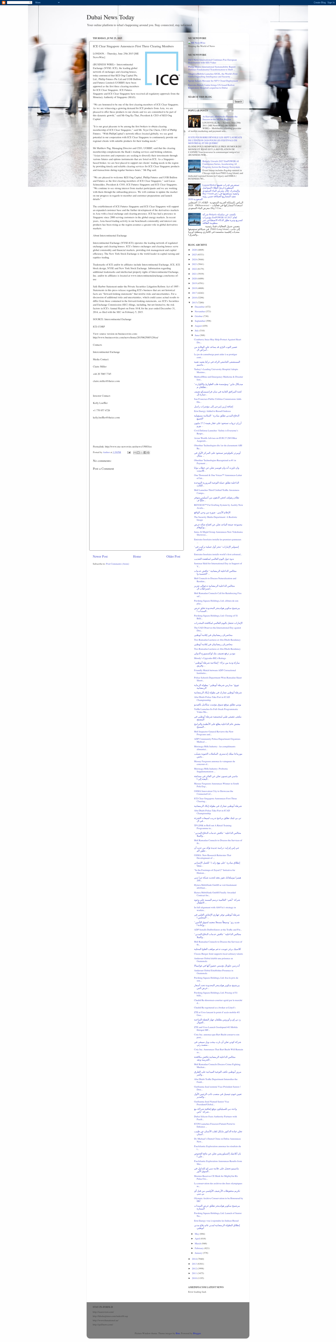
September (200, 320)
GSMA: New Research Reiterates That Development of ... (212, 857)
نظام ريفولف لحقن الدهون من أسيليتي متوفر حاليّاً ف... (216, 499)
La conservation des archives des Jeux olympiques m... (218, 1185)
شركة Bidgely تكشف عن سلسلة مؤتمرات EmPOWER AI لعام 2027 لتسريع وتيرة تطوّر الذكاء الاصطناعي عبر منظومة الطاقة (222, 219)
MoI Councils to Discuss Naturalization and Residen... (215, 580)
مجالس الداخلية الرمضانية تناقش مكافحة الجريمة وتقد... (215, 1058)
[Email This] (135, 452)
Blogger (197, 1333)
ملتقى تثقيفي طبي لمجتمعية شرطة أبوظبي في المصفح (217, 718)
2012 (194, 1268)
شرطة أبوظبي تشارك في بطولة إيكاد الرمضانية (218, 692)
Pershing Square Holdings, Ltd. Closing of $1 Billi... (216, 617)
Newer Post (100, 556)
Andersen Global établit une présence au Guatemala (213, 960)
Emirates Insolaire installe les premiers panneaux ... (217, 541)
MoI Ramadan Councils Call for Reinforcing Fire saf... (217, 595)
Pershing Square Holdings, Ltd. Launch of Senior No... (218, 1214)
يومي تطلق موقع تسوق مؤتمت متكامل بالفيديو (217, 704)
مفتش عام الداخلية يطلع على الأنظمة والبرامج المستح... (217, 725)
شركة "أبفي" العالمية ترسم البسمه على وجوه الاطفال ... (217, 901)
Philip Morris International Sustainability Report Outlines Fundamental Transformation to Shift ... (212, 68)
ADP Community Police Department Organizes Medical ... (217, 740)
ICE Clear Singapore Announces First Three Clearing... (215, 800)
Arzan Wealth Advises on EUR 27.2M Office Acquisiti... (215, 439)
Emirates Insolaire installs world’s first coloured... (218, 554)
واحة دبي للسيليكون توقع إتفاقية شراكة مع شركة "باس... (215, 1110)
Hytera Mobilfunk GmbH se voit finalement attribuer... (215, 886)
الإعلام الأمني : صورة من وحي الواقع (212, 512)
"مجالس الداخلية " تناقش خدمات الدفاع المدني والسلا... (217, 834)
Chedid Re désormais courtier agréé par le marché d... (218, 1002)
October (199, 316)
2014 (194, 1258)
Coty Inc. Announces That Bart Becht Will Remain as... (218, 1051)
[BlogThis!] (138, 452)
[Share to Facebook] (145, 452)
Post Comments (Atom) (117, 563)
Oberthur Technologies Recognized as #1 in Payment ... (215, 462)
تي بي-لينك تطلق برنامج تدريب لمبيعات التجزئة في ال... (217, 819)
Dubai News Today (110, 17)
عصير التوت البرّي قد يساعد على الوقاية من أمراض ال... (215, 348)
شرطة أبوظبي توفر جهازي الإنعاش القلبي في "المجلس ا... (217, 916)
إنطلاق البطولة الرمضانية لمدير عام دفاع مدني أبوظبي (217, 1227)
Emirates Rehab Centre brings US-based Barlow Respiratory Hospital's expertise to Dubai (211, 86)
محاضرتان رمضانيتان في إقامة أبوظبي (213, 635)
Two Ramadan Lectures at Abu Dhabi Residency (217, 639)
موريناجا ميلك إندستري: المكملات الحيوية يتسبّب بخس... (218, 755)
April (198, 1238)
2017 (194, 292)
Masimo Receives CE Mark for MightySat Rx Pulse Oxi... (216, 1177)
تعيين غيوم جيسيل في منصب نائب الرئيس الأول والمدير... (218, 1095)
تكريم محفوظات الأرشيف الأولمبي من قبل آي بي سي (217, 1192)
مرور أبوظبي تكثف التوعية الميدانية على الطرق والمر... (217, 1073)
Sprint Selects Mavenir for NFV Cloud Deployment (213, 80)
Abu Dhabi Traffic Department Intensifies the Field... (215, 1081)
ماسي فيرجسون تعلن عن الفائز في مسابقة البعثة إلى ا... (216, 778)
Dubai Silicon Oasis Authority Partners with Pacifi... (215, 1118)
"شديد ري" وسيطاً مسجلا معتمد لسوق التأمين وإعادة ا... (217, 924)
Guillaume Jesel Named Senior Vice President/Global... (211, 1103)
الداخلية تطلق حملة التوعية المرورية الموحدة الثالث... (216, 484)
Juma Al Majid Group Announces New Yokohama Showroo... (218, 533)
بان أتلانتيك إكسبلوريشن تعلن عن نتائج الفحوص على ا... (217, 1155)
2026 (194, 249)
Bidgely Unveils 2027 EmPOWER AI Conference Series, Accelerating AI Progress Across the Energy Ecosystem (221, 164)
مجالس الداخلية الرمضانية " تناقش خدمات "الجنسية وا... (215, 572)
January (199, 1252)
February (199, 1248)
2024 (194, 259)
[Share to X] (141, 452)
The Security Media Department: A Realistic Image (215, 518)
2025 (194, 254)
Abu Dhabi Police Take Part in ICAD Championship (212, 698)
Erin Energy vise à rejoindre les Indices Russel (216, 1220)
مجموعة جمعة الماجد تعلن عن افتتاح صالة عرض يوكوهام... (218, 526)
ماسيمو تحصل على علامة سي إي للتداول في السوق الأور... (216, 1170)
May (197, 1233)
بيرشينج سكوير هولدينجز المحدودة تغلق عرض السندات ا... (217, 609)
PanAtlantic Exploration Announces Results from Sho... (218, 1162)
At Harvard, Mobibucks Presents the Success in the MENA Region (219, 118)
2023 (194, 264)
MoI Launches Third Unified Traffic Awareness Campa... (216, 491)
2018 (194, 288)
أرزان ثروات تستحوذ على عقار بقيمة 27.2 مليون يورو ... (217, 424)
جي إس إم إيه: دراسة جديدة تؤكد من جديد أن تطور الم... (216, 849)
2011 (194, 1273)
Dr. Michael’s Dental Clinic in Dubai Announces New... (217, 1140)
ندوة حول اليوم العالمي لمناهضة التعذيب (214, 558)
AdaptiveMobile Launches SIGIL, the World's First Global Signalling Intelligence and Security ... (212, 75)
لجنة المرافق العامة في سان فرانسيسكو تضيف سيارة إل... (217, 393)
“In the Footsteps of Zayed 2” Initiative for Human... (214, 871)
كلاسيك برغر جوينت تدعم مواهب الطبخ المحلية (217, 949)
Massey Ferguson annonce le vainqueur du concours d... (214, 763)
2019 (194, 283)
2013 (194, 1263)
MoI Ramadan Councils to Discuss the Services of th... (218, 842)
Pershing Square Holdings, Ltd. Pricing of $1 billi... (216, 994)
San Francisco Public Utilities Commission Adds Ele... (217, 400)
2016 (194, 297)
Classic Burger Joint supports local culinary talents (218, 953)
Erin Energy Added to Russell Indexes (212, 411)
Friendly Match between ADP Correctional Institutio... (215, 672)
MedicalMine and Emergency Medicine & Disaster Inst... (218, 378)
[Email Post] (128, 452)
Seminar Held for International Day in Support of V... (218, 565)
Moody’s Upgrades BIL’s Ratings (210, 658)
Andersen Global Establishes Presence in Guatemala (213, 972)
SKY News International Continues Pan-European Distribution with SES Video (212, 61)
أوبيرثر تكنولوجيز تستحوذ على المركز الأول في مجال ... (217, 454)
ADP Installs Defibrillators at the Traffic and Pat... (218, 929)
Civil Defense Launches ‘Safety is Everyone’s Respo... (216, 432)
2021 (194, 273)
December (200, 306)
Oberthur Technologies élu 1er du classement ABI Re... (218, 447)
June (197, 335)
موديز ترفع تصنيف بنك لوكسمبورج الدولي (214, 653)
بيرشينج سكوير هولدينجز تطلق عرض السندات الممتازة (217, 1207)
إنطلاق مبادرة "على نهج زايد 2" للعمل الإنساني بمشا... (217, 864)
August (198, 325)
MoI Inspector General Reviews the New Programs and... (213, 733)
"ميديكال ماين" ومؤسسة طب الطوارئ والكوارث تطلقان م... (218, 385)
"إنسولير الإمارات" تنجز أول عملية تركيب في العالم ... (216, 548)
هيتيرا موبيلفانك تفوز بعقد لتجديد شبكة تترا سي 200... (217, 879)
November (200, 311)
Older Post (173, 556)
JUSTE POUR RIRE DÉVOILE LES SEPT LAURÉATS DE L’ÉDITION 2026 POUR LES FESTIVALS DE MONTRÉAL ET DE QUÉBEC (215, 140)
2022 (194, 268)
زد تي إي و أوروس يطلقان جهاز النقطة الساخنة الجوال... (217, 1021)
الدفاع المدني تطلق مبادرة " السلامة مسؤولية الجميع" (216, 417)
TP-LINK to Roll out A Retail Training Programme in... (213, 827)
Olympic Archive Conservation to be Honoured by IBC (218, 1200)
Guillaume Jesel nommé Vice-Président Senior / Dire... (217, 1088)
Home (137, 556)
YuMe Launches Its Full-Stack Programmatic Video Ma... (216, 710)
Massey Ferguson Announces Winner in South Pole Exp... (216, 785)
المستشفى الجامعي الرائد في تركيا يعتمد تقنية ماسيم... (217, 363)
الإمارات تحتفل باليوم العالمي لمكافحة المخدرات (218, 623)
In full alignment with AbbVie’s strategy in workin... (215, 909)
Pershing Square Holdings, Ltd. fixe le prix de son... (216, 979)
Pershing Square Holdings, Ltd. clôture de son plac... (216, 602)
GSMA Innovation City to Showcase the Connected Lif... (213, 792)
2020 (194, 278)
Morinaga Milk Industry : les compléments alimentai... (214, 748)
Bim (178, 1333)
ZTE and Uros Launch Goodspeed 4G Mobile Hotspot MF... (216, 1028)
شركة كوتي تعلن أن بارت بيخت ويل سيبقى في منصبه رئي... (217, 1043)
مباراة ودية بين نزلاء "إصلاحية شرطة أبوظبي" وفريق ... (217, 664)
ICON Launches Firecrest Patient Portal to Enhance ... (214, 1125)
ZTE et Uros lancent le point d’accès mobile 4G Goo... (217, 1014)
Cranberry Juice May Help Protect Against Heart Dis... (217, 341)
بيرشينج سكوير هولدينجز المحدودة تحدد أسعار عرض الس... (217, 987)
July (197, 330)
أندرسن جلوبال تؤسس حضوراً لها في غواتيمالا (217, 965)
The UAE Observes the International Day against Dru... (217, 629)
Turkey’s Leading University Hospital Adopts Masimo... (216, 371)
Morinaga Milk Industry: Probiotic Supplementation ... (211, 770)
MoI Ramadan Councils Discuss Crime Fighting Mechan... (217, 1066)
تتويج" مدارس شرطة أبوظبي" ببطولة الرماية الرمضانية (216, 686)
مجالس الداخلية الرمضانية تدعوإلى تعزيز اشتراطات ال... (214, 587)
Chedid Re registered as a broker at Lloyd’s (214, 1007)
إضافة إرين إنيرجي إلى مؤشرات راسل (213, 406)
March (198, 1243)
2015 (194, 302)
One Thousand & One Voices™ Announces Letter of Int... (218, 476)
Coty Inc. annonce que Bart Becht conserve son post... (216, 1036)
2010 (194, 1278)
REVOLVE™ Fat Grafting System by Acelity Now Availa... (218, 506)
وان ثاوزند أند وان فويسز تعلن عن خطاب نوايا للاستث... (216, 469)
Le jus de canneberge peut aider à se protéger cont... (215, 356)
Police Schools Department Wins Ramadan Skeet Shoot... (218, 679)
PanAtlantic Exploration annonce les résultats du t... (217, 1148)
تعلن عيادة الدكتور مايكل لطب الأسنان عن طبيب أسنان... (218, 1133)
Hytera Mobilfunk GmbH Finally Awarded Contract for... (215, 894)
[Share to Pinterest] (148, 452)
